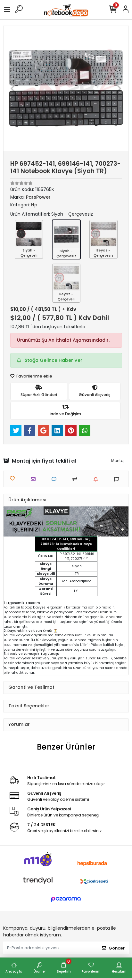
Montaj (118, 460)
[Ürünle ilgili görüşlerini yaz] (55, 479)
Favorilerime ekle (33, 376)
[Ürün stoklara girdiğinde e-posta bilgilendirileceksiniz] (97, 479)
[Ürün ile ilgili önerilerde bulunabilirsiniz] (118, 479)
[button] (13, 88)
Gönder (117, 948)
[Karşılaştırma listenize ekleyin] (76, 479)
